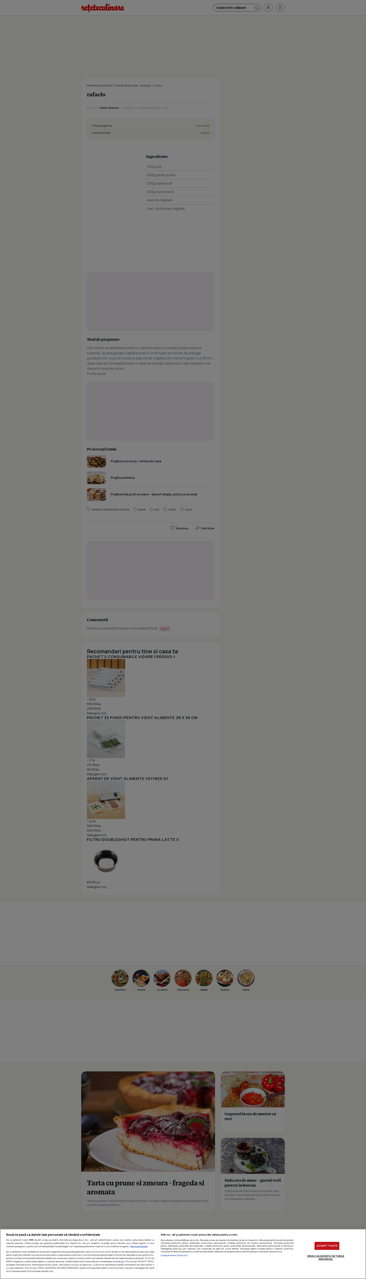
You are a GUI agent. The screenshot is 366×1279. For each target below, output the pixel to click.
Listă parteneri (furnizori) (174, 1255)
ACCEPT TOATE (327, 1245)
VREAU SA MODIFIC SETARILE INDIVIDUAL (325, 1257)
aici (122, 1261)
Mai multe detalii (139, 1246)
